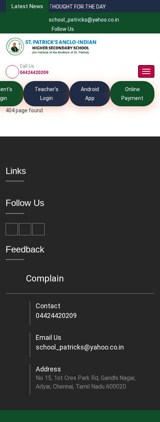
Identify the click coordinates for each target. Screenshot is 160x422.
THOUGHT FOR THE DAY (55, 7)
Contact (48, 306)
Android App (90, 93)
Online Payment (132, 93)
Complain (45, 278)
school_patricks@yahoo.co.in (84, 20)
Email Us (48, 337)
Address (48, 369)
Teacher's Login (46, 93)
